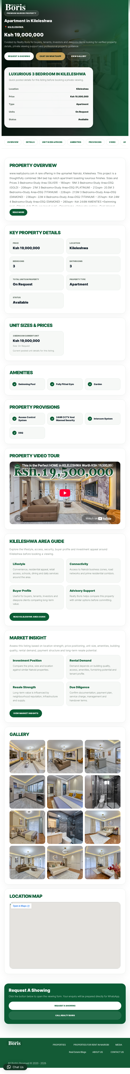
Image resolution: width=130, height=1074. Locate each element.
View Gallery (78, 56)
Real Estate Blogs (77, 1052)
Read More (18, 212)
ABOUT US (97, 1052)
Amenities (75, 142)
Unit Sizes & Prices (52, 142)
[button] (125, 7)
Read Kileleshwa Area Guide (29, 617)
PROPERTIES (59, 1044)
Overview (12, 142)
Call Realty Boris (65, 1015)
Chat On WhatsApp (50, 56)
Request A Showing (19, 56)
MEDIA (118, 1044)
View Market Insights (25, 713)
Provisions (95, 142)
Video (112, 142)
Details (30, 142)
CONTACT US (117, 1052)
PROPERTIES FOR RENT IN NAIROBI (91, 1044)
